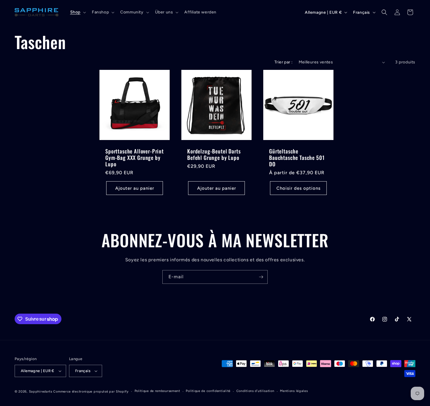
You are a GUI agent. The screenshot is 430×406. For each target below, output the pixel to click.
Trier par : (283, 62)
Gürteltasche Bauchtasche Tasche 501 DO (296, 157)
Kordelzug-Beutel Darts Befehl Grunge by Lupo (213, 154)
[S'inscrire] (260, 277)
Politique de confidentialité (208, 391)
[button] (77, 12)
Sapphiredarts (40, 391)
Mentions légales (294, 391)
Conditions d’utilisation (255, 391)
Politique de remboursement (157, 391)
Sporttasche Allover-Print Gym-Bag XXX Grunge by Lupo (134, 157)
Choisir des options (298, 188)
